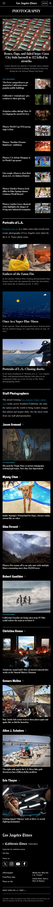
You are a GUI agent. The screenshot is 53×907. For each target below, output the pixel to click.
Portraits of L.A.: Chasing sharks (23, 369)
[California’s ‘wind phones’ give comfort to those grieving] (42, 100)
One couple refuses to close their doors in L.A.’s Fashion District (17, 175)
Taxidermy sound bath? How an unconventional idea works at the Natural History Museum (25, 671)
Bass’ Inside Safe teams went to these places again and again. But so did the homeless (25, 721)
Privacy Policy (42, 898)
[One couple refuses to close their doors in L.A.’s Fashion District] (42, 177)
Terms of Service (32, 898)
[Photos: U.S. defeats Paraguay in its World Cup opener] (42, 161)
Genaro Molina (12, 681)
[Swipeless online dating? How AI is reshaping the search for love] (42, 115)
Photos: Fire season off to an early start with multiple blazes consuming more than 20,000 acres (26, 567)
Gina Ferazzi (10, 526)
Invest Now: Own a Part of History (40, 880)
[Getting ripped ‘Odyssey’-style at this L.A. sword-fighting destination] (26, 801)
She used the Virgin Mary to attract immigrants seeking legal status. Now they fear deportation (23, 467)
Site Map (6, 853)
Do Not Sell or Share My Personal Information (30, 900)
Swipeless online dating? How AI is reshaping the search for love (17, 113)
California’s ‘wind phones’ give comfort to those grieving (16, 97)
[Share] (45, 247)
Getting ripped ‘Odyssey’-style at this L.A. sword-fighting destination (24, 820)
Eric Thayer (10, 780)
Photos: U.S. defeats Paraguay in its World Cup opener (16, 159)
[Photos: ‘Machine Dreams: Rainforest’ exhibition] (42, 146)
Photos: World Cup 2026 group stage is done (16, 128)
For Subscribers (9, 79)
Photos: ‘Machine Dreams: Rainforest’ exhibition (14, 144)
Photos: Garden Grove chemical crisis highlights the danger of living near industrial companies (17, 207)
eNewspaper (8, 873)
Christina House (13, 631)
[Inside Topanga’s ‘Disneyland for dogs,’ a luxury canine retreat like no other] (26, 497)
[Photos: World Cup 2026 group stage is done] (42, 130)
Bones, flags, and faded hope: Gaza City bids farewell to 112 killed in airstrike (26, 57)
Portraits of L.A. (10, 228)
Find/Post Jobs (9, 877)
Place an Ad (8, 881)
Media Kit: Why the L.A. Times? (40, 874)
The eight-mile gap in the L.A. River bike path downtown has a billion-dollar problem (22, 771)
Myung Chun (10, 477)
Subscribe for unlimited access (14, 849)
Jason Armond (12, 424)
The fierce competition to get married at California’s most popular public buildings (15, 85)
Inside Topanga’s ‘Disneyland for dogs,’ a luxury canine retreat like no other (26, 517)
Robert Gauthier (13, 576)
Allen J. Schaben (13, 730)
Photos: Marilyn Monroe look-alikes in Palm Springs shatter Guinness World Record (16, 191)
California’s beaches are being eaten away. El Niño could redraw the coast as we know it (24, 619)
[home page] (26, 3)
